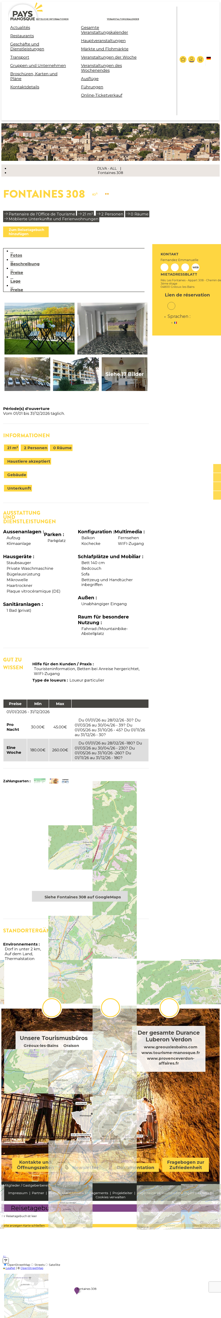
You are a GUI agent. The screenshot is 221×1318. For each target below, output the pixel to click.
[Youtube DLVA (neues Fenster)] (169, 1007)
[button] (201, 59)
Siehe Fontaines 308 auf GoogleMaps (83, 897)
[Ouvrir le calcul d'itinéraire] (5, 1260)
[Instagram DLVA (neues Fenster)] (110, 1007)
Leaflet (10, 1268)
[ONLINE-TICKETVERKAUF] (217, 468)
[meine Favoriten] (183, 59)
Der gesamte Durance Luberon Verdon (169, 1036)
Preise (16, 272)
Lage (15, 281)
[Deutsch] (209, 61)
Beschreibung (25, 263)
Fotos (16, 255)
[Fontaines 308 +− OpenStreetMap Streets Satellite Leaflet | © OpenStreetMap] (76, 842)
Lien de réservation (187, 294)
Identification (191, 59)
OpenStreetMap (32, 1268)
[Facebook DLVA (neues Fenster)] (51, 1007)
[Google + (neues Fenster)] (171, 303)
